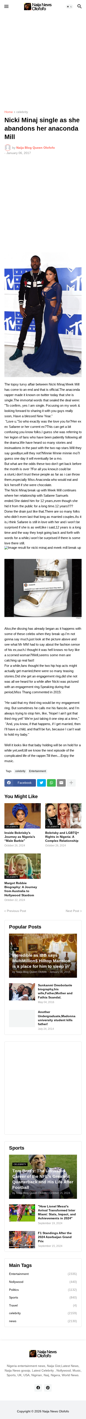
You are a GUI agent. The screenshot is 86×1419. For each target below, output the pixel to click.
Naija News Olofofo (55, 1411)
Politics (43, 1289)
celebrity (22, 112)
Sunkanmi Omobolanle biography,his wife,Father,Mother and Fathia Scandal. (55, 991)
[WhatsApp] (51, 783)
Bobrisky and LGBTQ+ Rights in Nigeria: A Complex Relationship (62, 836)
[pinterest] (48, 1388)
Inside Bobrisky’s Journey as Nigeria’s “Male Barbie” (19, 836)
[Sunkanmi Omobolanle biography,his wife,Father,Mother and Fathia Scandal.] (22, 991)
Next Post (72, 911)
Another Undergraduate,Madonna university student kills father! (56, 1018)
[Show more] (71, 783)
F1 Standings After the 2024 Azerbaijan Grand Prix (55, 1237)
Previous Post (16, 911)
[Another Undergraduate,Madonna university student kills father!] (22, 1018)
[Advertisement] (43, 58)
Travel (43, 1305)
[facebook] (38, 1388)
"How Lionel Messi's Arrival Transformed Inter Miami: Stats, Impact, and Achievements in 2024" (57, 1212)
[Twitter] (41, 783)
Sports (43, 1297)
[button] (6, 6)
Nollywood (43, 1282)
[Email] (61, 783)
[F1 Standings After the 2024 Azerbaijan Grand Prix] (22, 1239)
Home (8, 112)
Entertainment (37, 771)
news (43, 1321)
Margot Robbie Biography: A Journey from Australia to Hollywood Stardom (20, 889)
